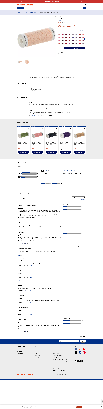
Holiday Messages (56, 353)
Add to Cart (75, 48)
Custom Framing (56, 357)
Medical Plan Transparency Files (60, 359)
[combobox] (70, 8)
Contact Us (37, 348)
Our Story (55, 351)
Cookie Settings (78, 406)
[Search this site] (84, 8)
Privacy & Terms (83, 374)
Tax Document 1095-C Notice (59, 370)
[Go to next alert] (81, 1)
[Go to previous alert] (21, 1)
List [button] (85, 31)
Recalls (36, 361)
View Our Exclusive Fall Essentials (51, 1)
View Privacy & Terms (27, 407)
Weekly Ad (21, 8)
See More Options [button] (23, 152)
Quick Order (37, 357)
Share (60, 52)
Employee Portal (56, 368)
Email (60, 341)
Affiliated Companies (57, 363)
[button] (59, 35)
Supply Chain (38, 363)
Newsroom (55, 348)
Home (18, 12)
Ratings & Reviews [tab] (23, 163)
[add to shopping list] (55, 17)
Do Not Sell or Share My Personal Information (72, 374)
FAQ (36, 359)
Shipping (34, 115)
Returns (38, 115)
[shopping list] (83, 4)
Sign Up (82, 341)
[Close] (101, 407)
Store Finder (20, 353)
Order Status (38, 355)
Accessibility (37, 366)
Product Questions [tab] (35, 163)
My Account (20, 351)
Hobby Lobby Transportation (59, 366)
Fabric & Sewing (25, 12)
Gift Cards (19, 355)
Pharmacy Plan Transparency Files (60, 361)
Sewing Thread (33, 12)
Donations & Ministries (57, 355)
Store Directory (20, 349)
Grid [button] (81, 31)
